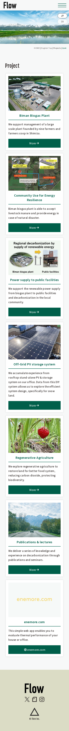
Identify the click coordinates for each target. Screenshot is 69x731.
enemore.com (36, 650)
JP (62, 15)
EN (62, 21)
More (32, 143)
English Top (46, 48)
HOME (37, 48)
